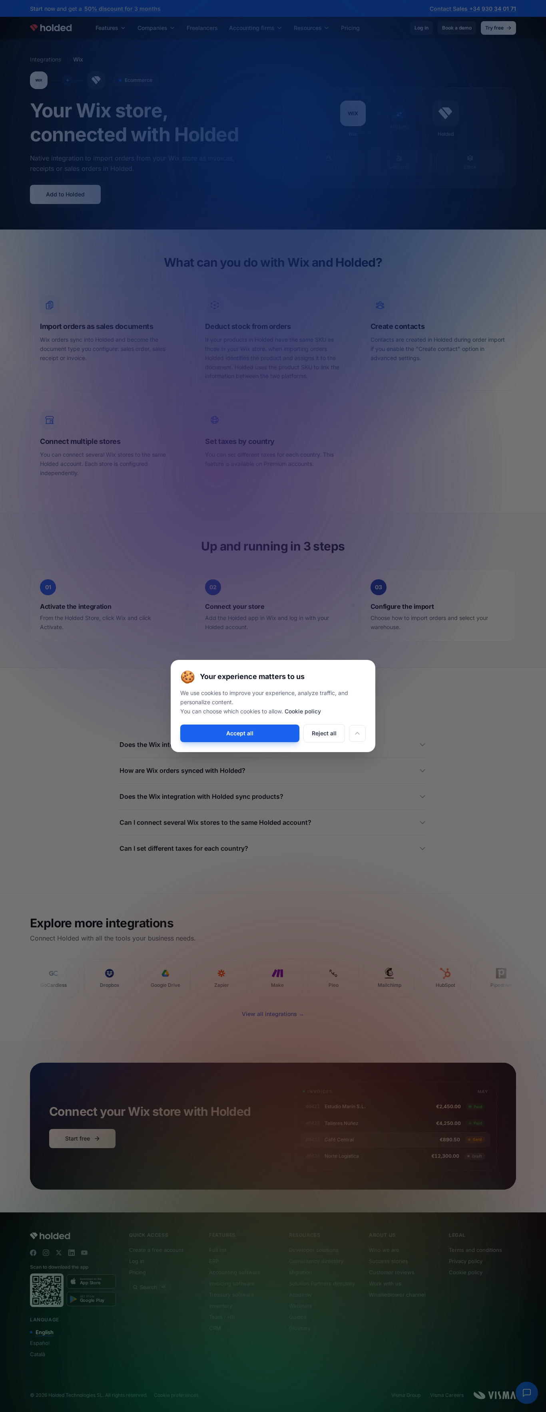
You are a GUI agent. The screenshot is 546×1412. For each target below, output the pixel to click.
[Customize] (357, 733)
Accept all (239, 733)
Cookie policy (303, 711)
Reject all (324, 733)
